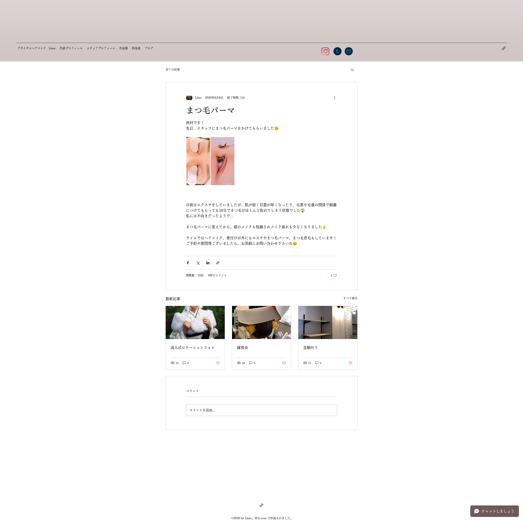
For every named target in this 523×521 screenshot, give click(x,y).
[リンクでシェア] (218, 263)
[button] (352, 69)
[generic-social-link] (504, 48)
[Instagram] (325, 51)
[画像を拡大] (210, 161)
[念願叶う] (327, 322)
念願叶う (310, 347)
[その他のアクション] (334, 97)
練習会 (242, 347)
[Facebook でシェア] (188, 263)
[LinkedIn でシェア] (208, 263)
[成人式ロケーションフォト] (195, 322)
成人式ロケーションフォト (193, 347)
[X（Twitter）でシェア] (198, 263)
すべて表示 (350, 298)
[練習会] (261, 322)
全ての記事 (172, 69)
